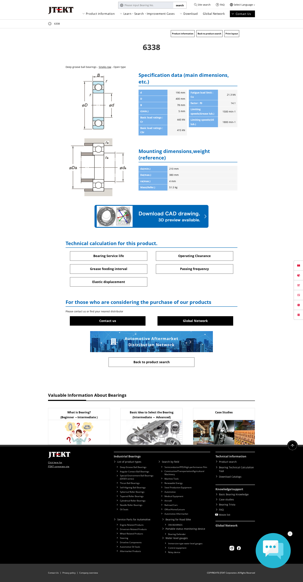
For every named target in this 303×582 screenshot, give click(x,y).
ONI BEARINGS (175, 524)
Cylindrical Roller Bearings (133, 500)
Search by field (170, 461)
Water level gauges (177, 538)
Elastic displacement (108, 282)
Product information (100, 14)
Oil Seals (124, 509)
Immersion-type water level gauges (185, 543)
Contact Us (243, 14)
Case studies (226, 499)
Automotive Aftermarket (176, 513)
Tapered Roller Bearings (132, 496)
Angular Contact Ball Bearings (134, 471)
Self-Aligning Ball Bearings (133, 487)
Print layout (231, 33)
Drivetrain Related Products (133, 529)
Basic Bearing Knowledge (234, 494)
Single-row (105, 67)
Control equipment (177, 547)
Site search (204, 4)
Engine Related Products (132, 524)
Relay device (174, 552)
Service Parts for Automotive (133, 519)
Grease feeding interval (108, 269)
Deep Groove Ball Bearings (133, 467)
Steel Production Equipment (177, 487)
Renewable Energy (173, 483)
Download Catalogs (230, 476)
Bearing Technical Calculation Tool (236, 469)
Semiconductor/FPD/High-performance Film (185, 467)
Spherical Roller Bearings (132, 491)
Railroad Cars (171, 505)
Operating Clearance (194, 256)
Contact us (107, 321)
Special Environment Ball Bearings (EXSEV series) (136, 477)
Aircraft (168, 500)
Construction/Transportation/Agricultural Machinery (184, 473)
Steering (124, 538)
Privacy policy (69, 572)
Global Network (214, 14)
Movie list (224, 514)
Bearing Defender (177, 534)
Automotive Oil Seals (130, 546)
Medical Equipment (173, 496)
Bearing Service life (108, 256)
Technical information (231, 456)
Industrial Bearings (127, 456)
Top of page (50, 23)
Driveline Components (131, 542)
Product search (228, 461)
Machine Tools (171, 478)
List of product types (129, 461)
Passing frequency (194, 269)
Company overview (88, 572)
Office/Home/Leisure (174, 509)
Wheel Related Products (131, 533)
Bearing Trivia (227, 504)
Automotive (170, 491)
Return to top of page (292, 445)
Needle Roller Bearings (131, 505)
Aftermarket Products (130, 551)
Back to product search (209, 33)
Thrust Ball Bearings (130, 483)
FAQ (222, 4)
